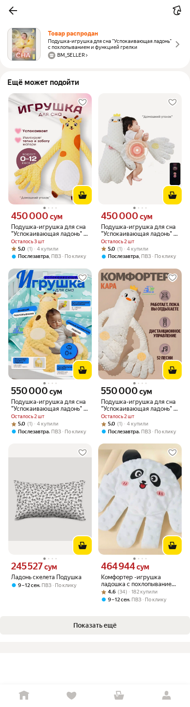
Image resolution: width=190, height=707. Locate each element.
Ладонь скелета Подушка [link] (46, 577)
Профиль (166, 695)
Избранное (71, 695)
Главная (24, 695)
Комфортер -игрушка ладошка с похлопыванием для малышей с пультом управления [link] (138, 580)
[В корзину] (82, 195)
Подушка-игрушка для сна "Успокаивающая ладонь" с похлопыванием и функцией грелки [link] (49, 230)
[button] (12, 10)
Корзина (118, 695)
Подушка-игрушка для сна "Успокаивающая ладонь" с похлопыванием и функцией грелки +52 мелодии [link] (139, 405)
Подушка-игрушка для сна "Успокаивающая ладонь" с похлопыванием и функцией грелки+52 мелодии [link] (49, 405)
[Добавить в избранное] (82, 102)
